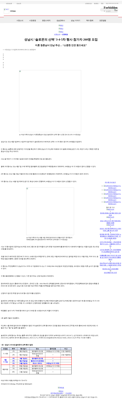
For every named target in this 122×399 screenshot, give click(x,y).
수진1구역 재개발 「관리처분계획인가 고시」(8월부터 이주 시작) (110, 244)
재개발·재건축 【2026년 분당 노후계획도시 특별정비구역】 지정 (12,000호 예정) (110, 236)
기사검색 (68, 393)
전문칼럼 (102, 20)
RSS (102, 3)
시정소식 (20, 20)
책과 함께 (89, 20)
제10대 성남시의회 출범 (110, 269)
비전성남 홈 (9, 3)
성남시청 (19, 3)
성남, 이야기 (75, 20)
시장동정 (32, 20)
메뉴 (6, 19)
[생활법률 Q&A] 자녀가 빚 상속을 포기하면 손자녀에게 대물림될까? (110, 257)
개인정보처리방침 (57, 393)
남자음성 (37, 50)
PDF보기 (116, 186)
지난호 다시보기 (110, 182)
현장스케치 (46, 20)
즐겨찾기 (96, 3)
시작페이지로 (88, 3)
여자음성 (40, 50)
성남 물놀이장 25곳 (110, 272)
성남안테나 (61, 20)
